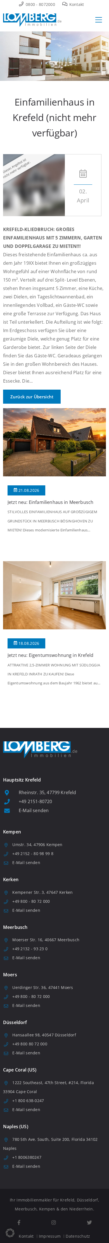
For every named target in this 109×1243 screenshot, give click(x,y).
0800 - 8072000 (40, 4)
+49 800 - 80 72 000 (31, 901)
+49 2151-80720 (35, 801)
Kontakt (76, 4)
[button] (10, 1233)
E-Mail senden (34, 810)
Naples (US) (15, 1126)
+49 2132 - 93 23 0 (30, 948)
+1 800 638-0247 (28, 1100)
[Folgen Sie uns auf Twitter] (89, 1222)
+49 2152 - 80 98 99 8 (32, 853)
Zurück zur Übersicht (31, 396)
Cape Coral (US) (19, 1070)
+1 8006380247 (26, 1157)
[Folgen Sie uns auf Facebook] (18, 1222)
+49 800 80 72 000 (29, 1044)
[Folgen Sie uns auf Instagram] (53, 1222)
